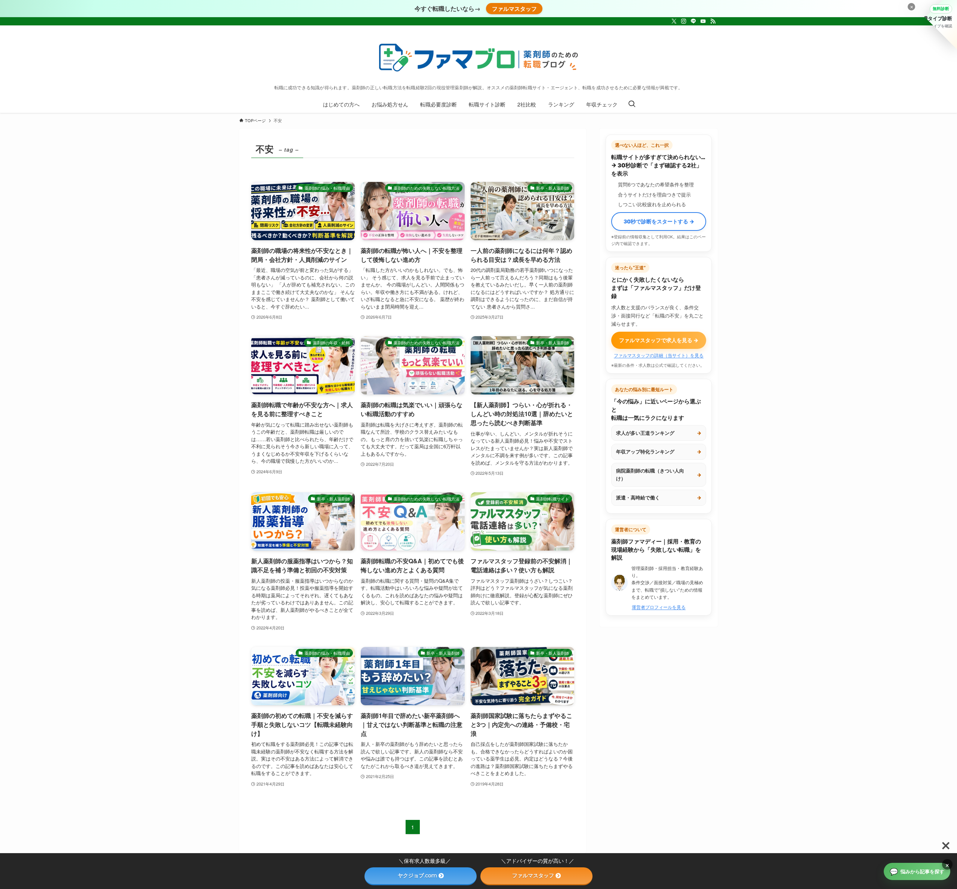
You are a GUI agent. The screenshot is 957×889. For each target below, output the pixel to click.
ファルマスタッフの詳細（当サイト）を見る (659, 355)
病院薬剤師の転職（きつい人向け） (658, 474)
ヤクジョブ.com (417, 875)
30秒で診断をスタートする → (659, 221)
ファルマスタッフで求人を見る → (658, 340)
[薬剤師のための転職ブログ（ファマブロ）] (478, 56)
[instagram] (684, 21)
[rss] (713, 21)
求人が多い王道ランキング (658, 433)
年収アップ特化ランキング (658, 452)
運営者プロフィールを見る (659, 607)
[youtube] (703, 21)
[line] (693, 21)
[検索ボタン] (632, 104)
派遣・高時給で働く (658, 498)
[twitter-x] (674, 21)
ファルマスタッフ (514, 8)
